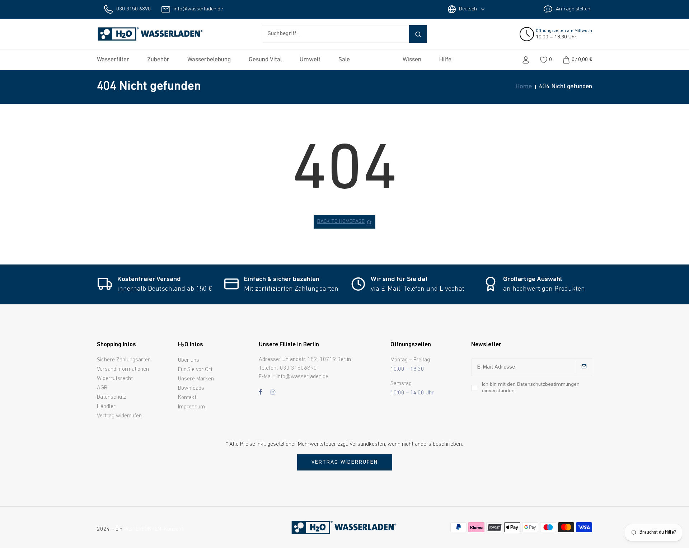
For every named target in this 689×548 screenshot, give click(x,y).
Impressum (191, 407)
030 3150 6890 (133, 9)
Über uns (188, 360)
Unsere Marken (196, 379)
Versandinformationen (123, 369)
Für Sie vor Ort (195, 370)
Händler (106, 406)
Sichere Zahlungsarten (124, 360)
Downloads (191, 388)
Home (523, 87)
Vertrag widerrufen (119, 416)
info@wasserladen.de (198, 9)
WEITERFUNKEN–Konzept (153, 529)
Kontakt (187, 398)
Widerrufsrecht (115, 378)
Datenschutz (111, 397)
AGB (102, 388)
